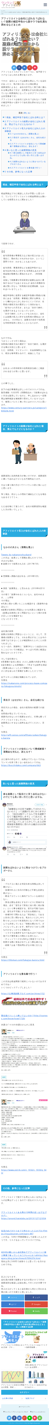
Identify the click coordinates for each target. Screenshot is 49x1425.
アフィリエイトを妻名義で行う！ (26, 168)
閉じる (27, 113)
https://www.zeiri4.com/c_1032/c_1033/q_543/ (23, 1171)
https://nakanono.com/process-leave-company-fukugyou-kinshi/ (24, 685)
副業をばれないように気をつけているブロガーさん (28, 162)
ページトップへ (25, 1407)
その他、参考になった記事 (18, 171)
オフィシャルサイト (39, 1412)
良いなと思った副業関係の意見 (21, 150)
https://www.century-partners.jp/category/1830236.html (24, 409)
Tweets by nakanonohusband (16, 554)
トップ (2, 10)
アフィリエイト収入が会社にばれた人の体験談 (25, 130)
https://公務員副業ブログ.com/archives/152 (23, 993)
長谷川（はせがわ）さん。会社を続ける (28, 138)
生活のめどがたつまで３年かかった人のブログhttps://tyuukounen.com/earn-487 (24, 1232)
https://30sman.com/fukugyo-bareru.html (22, 960)
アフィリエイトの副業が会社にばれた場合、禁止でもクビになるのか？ (25, 123)
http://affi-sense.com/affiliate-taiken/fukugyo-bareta (24, 736)
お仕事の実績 (7, 1398)
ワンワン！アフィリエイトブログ (16, 1412)
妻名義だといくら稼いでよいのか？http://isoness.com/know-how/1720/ (24, 1017)
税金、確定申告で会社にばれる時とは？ (25, 117)
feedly (37, 1311)
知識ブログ (30, 1398)
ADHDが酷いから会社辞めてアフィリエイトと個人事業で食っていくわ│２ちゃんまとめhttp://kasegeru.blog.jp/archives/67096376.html (24, 1255)
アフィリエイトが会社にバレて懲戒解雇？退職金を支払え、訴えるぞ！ (28, 144)
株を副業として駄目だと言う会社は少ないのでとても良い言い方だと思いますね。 (28, 155)
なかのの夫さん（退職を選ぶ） (25, 134)
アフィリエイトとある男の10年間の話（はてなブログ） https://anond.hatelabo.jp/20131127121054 (24, 1215)
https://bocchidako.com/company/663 (21, 765)
